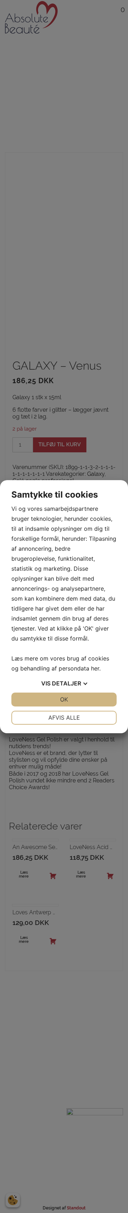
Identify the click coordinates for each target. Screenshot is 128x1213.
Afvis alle (64, 717)
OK (64, 699)
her (95, 668)
